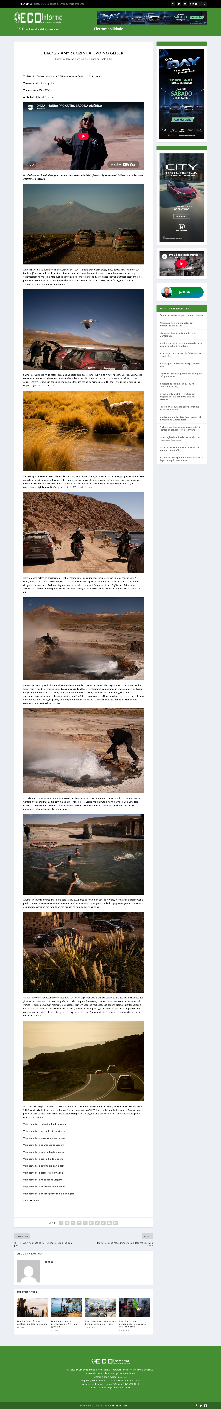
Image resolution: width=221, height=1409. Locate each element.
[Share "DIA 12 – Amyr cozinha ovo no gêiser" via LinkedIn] (91, 1223)
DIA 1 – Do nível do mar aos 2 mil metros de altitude (100, 1322)
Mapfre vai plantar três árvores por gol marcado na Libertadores (180, 418)
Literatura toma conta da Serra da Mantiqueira (178, 334)
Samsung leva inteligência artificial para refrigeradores (181, 375)
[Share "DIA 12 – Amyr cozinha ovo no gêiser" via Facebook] (61, 1223)
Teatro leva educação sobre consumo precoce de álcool (179, 408)
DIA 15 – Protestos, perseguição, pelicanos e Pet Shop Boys (133, 1324)
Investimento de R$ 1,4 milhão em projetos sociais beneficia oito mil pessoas (177, 396)
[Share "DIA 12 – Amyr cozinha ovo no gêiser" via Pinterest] (85, 1223)
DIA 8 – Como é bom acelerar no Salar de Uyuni (32, 1322)
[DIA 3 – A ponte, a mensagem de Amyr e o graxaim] (66, 1307)
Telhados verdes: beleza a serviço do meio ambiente (58, 3)
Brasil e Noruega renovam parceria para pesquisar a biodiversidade (181, 344)
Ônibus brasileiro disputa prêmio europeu (182, 315)
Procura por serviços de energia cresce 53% (180, 365)
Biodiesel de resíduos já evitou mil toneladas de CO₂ (177, 385)
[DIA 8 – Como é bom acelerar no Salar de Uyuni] (32, 1307)
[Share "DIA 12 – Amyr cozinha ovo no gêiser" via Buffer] (97, 1223)
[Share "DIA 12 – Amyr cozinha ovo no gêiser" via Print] (115, 1223)
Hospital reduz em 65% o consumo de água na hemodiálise (179, 448)
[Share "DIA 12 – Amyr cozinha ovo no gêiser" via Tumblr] (79, 1223)
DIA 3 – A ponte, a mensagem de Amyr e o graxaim (64, 1324)
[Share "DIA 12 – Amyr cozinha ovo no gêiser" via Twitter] (67, 1223)
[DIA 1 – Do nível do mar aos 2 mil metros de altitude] (100, 1307)
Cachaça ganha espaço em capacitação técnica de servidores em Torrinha (180, 428)
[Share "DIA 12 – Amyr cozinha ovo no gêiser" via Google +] (73, 1223)
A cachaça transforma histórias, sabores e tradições (181, 354)
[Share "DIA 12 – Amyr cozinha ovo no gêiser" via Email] (109, 1223)
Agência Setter (119, 1405)
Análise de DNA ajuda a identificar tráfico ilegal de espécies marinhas (181, 459)
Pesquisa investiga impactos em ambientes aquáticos (176, 324)
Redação (70, 58)
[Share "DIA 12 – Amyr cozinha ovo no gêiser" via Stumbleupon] (103, 1223)
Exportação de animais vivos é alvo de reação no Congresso (180, 438)
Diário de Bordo (98, 58)
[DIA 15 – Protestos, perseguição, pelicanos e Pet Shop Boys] (134, 1307)
